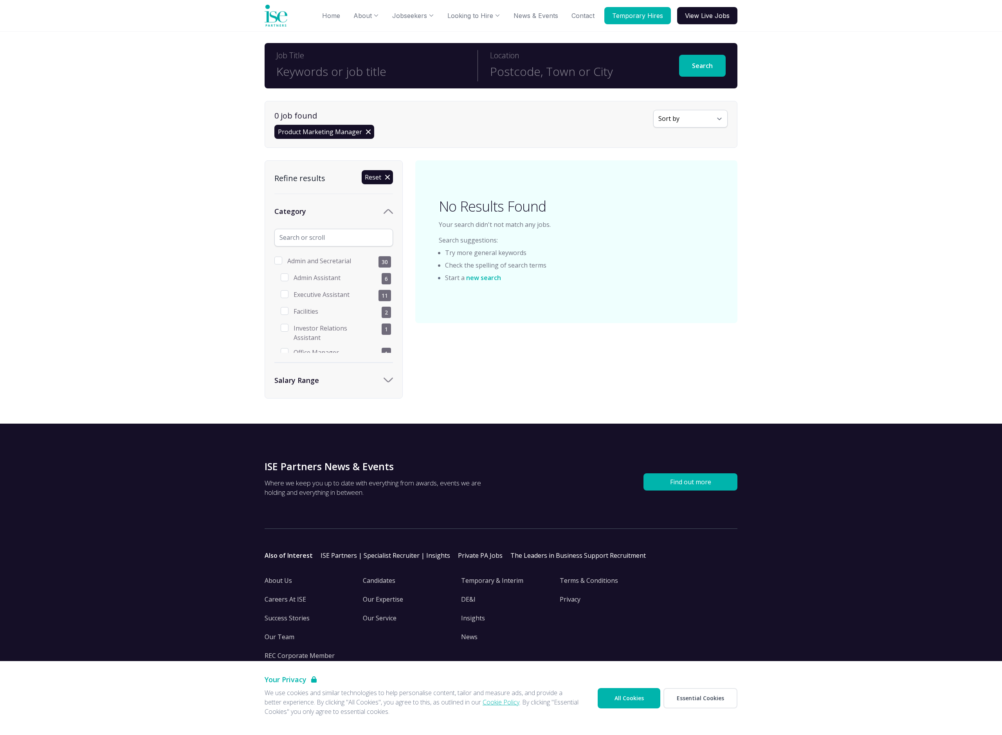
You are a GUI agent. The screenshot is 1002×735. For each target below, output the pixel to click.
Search (702, 65)
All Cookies (629, 698)
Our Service (379, 618)
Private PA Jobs (480, 555)
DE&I (468, 599)
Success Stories (287, 618)
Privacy (570, 599)
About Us (278, 580)
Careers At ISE (285, 599)
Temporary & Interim (492, 580)
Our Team (279, 637)
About (362, 16)
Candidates (379, 580)
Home (331, 16)
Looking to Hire (470, 16)
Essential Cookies (700, 698)
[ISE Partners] (277, 16)
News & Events (536, 16)
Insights (473, 618)
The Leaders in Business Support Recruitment (578, 555)
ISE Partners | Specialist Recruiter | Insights (385, 555)
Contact (583, 16)
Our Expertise (383, 599)
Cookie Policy (501, 702)
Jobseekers (409, 16)
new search (483, 277)
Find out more (690, 482)
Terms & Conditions (589, 580)
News (469, 637)
